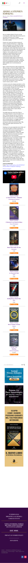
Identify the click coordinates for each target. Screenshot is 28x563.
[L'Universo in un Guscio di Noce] (14, 207)
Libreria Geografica (14, 350)
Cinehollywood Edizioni (14, 199)
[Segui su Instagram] (25, 557)
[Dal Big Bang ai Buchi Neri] (14, 282)
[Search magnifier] (24, 365)
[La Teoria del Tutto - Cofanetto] (14, 184)
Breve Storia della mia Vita (14, 247)
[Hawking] (14, 334)
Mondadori (14, 249)
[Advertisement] (14, 488)
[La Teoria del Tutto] (14, 257)
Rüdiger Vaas (14, 347)
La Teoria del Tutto (14, 273)
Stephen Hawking (14, 195)
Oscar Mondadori (14, 224)
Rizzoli (14, 326)
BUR (14, 274)
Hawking (14, 349)
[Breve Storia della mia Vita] (14, 231)
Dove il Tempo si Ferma (14, 324)
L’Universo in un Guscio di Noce (14, 222)
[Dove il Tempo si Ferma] (14, 308)
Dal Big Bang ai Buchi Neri (14, 298)
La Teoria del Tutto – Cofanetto (14, 197)
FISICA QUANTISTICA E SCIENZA (12, 16)
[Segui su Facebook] (22, 557)
